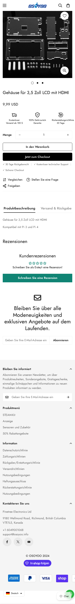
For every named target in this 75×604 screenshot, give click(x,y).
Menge (7, 135)
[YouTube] (29, 541)
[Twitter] (18, 541)
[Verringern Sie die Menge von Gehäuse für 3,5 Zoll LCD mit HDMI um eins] (19, 135)
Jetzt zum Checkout (37, 157)
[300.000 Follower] (7, 541)
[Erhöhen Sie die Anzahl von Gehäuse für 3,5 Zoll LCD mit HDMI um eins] (68, 135)
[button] (68, 5)
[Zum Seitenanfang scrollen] (68, 584)
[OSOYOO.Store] (37, 5)
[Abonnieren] (68, 397)
